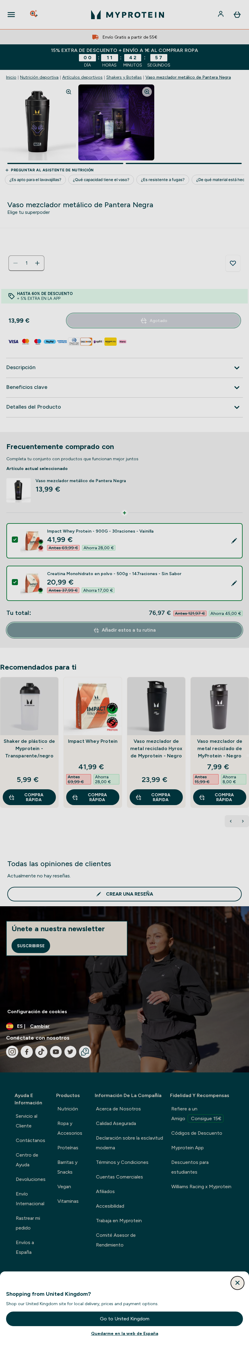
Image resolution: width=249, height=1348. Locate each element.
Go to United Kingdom (124, 1318)
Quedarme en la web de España (124, 1333)
